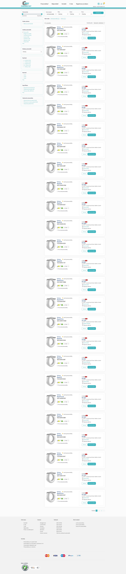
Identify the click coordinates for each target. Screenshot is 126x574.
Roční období (49, 12)
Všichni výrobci (43, 533)
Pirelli (41, 531)
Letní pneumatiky (54, 18)
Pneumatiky (44, 4)
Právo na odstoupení (28, 529)
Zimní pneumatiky (80, 524)
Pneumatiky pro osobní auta (30, 541)
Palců (82, 11)
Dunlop (41, 526)
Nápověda (55, 4)
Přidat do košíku (91, 38)
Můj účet (101, 4)
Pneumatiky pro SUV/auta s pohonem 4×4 (33, 543)
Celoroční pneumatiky (81, 526)
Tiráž (25, 526)
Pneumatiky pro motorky (29, 546)
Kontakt (64, 4)
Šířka (59, 11)
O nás (71, 4)
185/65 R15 (59, 531)
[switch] (38, 567)
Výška (70, 11)
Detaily (84, 38)
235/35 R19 (59, 529)
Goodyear (42, 528)
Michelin (42, 529)
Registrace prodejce (82, 4)
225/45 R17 (59, 524)
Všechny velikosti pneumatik (63, 533)
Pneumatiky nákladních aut (30, 545)
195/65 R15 (59, 528)
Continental (42, 524)
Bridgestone (43, 522)
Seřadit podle (90, 22)
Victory (26, 32)
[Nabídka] (39, 566)
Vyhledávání (98, 12)
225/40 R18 (59, 526)
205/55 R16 (59, 522)
